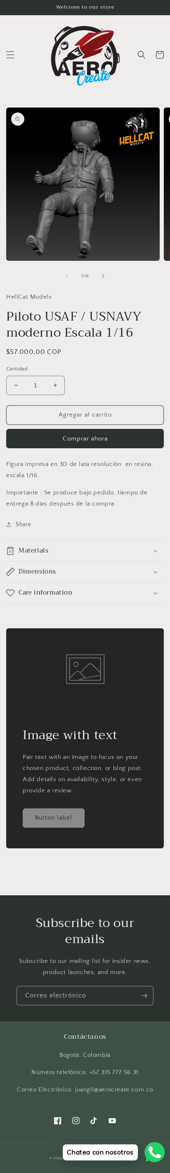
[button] (10, 55)
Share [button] (23, 524)
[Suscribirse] (144, 995)
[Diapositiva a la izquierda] (67, 276)
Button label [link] (53, 817)
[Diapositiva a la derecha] (103, 276)
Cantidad (16, 369)
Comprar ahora (85, 438)
